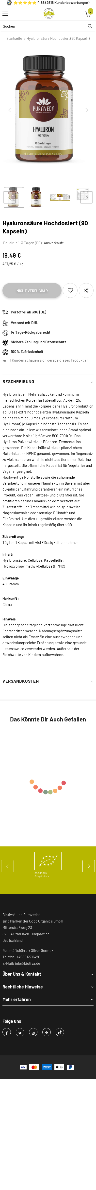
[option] (48, 110)
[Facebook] (6, 1032)
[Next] (86, 110)
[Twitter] (20, 1032)
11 (9, 360)
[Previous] (9, 110)
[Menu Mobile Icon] (5, 14)
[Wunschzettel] (70, 290)
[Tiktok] (60, 1032)
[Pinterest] (46, 1032)
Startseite (14, 38)
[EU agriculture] (48, 864)
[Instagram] (33, 1032)
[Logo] (49, 13)
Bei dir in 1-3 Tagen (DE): (22, 243)
